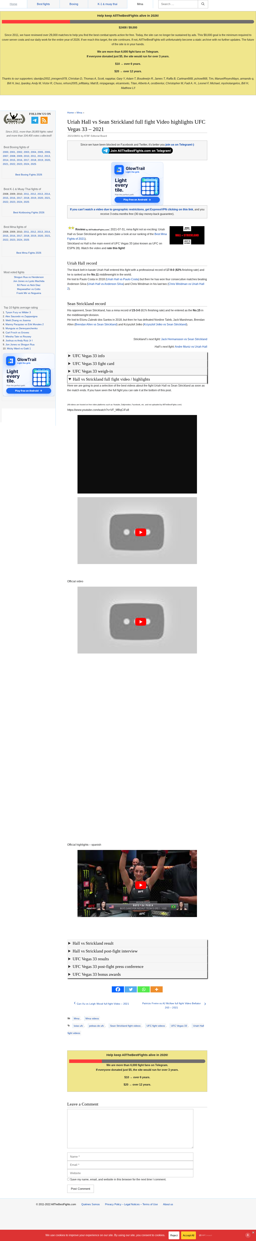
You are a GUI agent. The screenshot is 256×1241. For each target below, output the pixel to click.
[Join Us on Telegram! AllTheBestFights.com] (137, 152)
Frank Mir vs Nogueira (29, 293)
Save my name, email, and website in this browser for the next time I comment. (118, 1179)
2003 (26, 152)
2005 (40, 152)
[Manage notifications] (248, 1235)
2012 (40, 156)
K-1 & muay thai (107, 4)
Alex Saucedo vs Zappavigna (21, 316)
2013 (47, 156)
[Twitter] (131, 989)
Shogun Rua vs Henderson (29, 277)
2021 (5, 164)
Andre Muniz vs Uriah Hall (191, 346)
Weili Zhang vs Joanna (18, 320)
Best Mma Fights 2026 (28, 252)
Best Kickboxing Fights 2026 (28, 212)
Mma (140, 4)
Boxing (73, 4)
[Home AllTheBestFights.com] (14, 123)
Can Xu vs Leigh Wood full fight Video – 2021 (103, 1003)
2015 (12, 160)
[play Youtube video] (140, 532)
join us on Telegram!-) (179, 144)
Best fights (43, 4)
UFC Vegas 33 (179, 1025)
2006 (47, 152)
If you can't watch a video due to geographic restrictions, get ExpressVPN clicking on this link (131, 209)
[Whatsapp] (144, 989)
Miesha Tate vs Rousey (18, 336)
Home (13, 4)
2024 (26, 164)
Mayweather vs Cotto (28, 289)
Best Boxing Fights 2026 (28, 174)
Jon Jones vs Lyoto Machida (28, 281)
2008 (12, 156)
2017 (26, 160)
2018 (33, 160)
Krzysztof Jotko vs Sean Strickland (165, 324)
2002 (19, 152)
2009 (19, 156)
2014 (5, 160)
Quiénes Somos (90, 1204)
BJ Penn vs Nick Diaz (28, 285)
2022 (12, 164)
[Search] (203, 4)
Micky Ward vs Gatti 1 (19, 348)
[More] (156, 989)
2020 (47, 160)
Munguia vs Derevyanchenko (22, 328)
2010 (26, 156)
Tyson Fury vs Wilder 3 (18, 312)
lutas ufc (78, 1025)
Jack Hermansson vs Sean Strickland (184, 339)
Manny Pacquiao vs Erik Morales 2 (25, 324)
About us (168, 1204)
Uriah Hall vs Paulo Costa (122, 279)
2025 (33, 164)
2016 (19, 160)
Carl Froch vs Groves (17, 332)
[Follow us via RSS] (44, 122)
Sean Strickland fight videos (125, 1025)
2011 (33, 156)
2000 (5, 152)
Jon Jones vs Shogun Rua (20, 344)
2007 (5, 156)
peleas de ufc (96, 1025)
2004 (33, 152)
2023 (19, 164)
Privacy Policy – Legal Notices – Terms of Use (131, 1204)
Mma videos (92, 1018)
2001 (12, 152)
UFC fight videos (156, 1025)
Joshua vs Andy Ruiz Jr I (19, 340)
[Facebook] (118, 989)
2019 (40, 160)
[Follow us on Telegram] (35, 122)
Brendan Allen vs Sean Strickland (96, 324)
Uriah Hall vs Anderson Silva (105, 283)
